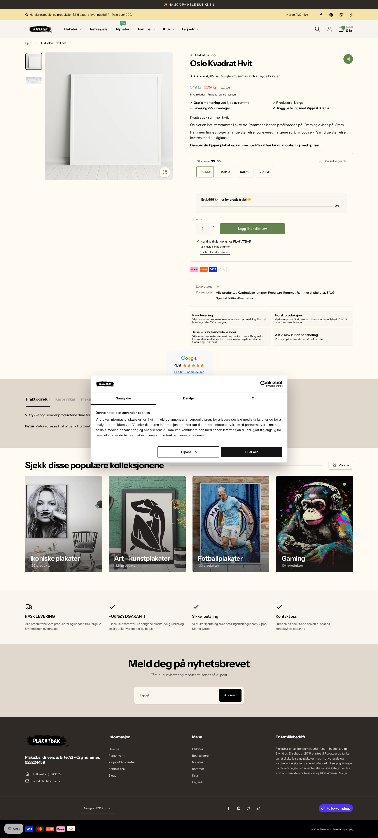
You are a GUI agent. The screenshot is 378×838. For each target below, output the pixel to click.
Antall (199, 219)
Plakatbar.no (202, 55)
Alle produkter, (226, 293)
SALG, (331, 293)
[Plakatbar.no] (47, 745)
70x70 (264, 172)
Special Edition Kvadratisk (235, 298)
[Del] (348, 59)
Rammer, (289, 293)
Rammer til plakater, (311, 293)
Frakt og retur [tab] (38, 399)
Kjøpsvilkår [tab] (65, 399)
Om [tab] (254, 398)
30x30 (205, 172)
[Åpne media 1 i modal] (109, 116)
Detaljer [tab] (189, 398)
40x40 (225, 172)
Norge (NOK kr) (297, 15)
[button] (72, 29)
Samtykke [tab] (123, 398)
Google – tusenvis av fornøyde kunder (249, 76)
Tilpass (185, 452)
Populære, (275, 293)
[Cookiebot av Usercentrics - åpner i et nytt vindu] (263, 383)
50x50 (244, 172)
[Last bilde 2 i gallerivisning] (34, 80)
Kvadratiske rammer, (253, 293)
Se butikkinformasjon (215, 252)
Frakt (211, 94)
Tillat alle (251, 452)
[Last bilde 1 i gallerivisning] (34, 61)
